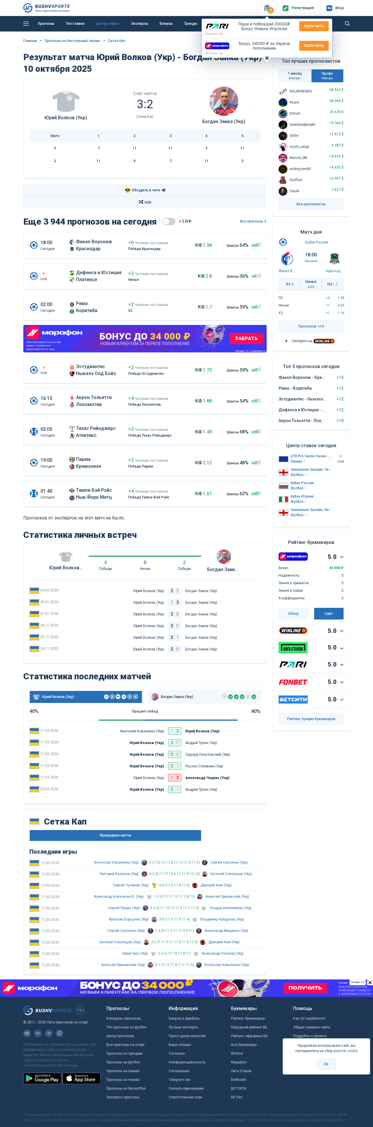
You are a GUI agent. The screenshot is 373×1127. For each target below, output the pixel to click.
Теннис (298, 461)
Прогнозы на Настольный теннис (73, 41)
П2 (332, 284)
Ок (326, 1064)
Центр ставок (107, 24)
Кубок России (316, 242)
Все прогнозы (251, 221)
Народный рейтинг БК (249, 1027)
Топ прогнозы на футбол (126, 1027)
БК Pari (236, 1097)
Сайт (329, 614)
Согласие (177, 1053)
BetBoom (238, 1080)
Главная (30, 41)
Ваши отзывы (180, 1045)
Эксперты (139, 24)
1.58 (340, 298)
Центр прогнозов (120, 1036)
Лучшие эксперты (183, 1027)
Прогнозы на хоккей (123, 1071)
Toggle (168, 221)
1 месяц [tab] (295, 75)
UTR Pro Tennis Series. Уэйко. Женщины (311, 456)
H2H (148, 202)
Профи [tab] (327, 75)
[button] (267, 8)
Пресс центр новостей (187, 1036)
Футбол (299, 475)
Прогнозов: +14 (311, 326)
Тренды (190, 24)
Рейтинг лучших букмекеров (311, 719)
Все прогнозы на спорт (125, 1045)
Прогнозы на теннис (123, 1080)
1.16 (340, 313)
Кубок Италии (302, 496)
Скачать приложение (186, 1088)
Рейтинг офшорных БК (249, 1036)
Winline (237, 1053)
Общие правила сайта (311, 1027)
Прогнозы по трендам (124, 1053)
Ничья (310, 284)
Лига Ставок (241, 1071)
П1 (289, 284)
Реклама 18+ (214, 33)
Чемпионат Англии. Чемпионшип (311, 470)
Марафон (239, 1062)
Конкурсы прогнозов (123, 1018)
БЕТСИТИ (238, 1088)
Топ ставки (75, 24)
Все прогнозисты (311, 204)
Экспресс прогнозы (122, 1097)
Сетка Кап (116, 41)
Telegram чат (179, 1080)
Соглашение (179, 1071)
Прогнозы (46, 24)
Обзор (293, 614)
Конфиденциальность (187, 1062)
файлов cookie (345, 1051)
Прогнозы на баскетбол (126, 1088)
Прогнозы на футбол (123, 1062)
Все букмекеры (244, 1045)
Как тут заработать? (309, 1018)
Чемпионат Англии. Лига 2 (311, 510)
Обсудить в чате (142, 190)
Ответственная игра (185, 1097)
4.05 (340, 305)
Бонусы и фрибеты (184, 1018)
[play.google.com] (42, 1078)
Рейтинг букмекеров (248, 1018)
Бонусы (166, 24)
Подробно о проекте (310, 1036)
